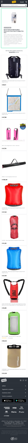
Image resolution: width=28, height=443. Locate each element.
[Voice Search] (25, 5)
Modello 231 (6, 425)
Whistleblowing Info (16, 426)
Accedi (22, 2)
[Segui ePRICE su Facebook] (23, 380)
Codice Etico (13, 425)
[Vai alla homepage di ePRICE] (4, 380)
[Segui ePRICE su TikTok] (26, 380)
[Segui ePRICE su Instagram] (21, 380)
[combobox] (14, 5)
